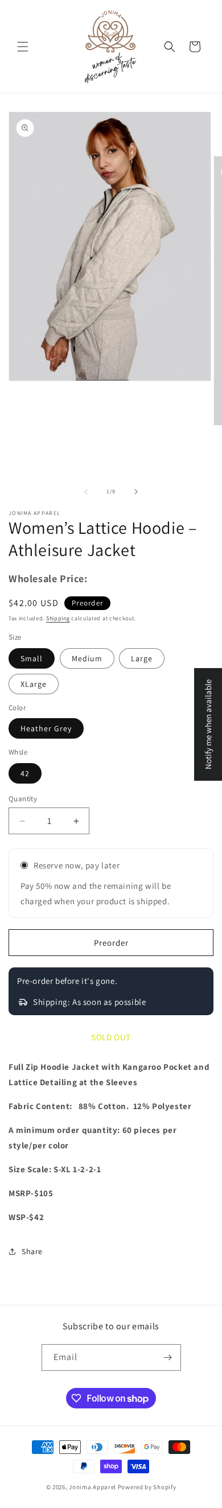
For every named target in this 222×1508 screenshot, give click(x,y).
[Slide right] (136, 491)
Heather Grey (46, 728)
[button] (22, 46)
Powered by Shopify (147, 1487)
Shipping (58, 618)
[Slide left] (85, 491)
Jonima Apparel (92, 1487)
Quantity (23, 799)
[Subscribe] (167, 1357)
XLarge (33, 684)
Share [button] (32, 1251)
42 (25, 773)
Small (31, 658)
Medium (87, 658)
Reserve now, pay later (77, 865)
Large (142, 658)
